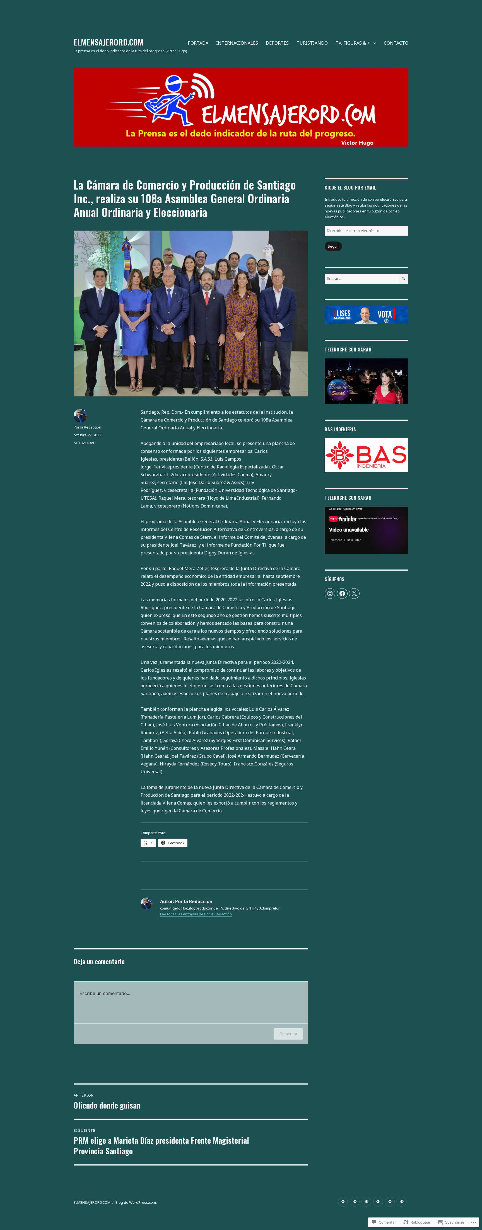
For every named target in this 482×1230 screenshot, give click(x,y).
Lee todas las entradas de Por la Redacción (196, 913)
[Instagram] (330, 593)
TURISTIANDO (312, 43)
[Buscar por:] (362, 278)
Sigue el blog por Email (350, 187)
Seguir (333, 246)
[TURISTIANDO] (378, 1202)
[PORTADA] (343, 1202)
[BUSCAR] (403, 279)
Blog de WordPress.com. (136, 1202)
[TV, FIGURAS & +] (390, 1202)
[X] (354, 593)
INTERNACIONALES (237, 43)
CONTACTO (396, 43)
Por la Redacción (87, 427)
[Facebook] (342, 593)
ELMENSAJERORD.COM (108, 42)
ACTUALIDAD (85, 442)
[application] (366, 530)
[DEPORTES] (366, 1202)
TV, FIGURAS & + (353, 43)
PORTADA (198, 43)
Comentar (288, 1033)
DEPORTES (277, 43)
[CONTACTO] (401, 1202)
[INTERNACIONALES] (355, 1202)
